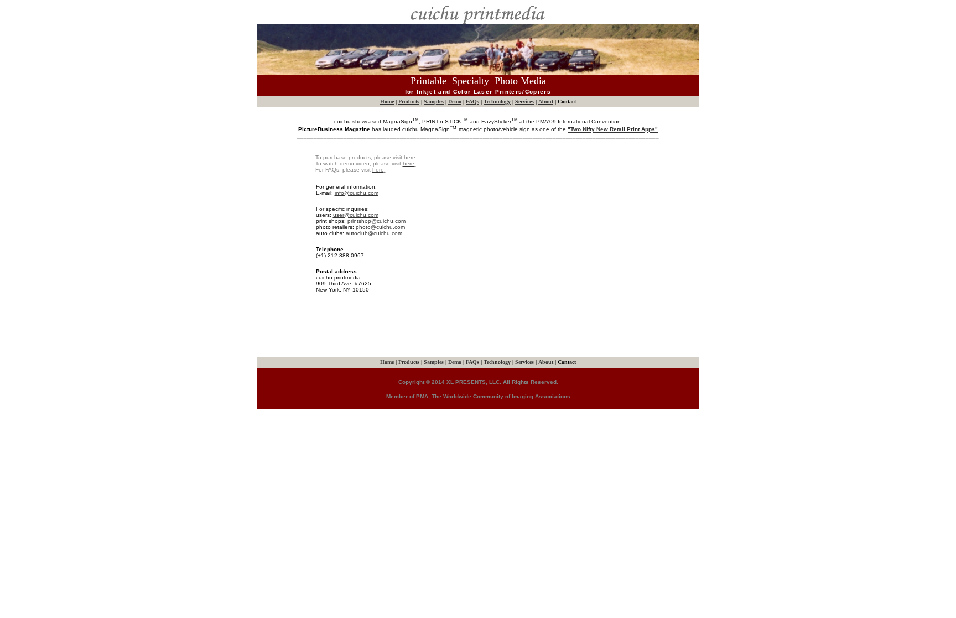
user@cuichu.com (355, 215)
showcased (366, 121)
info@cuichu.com (356, 193)
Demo (454, 101)
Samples (434, 101)
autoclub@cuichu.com (374, 233)
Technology (497, 101)
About (545, 101)
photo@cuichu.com (380, 227)
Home (387, 101)
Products (408, 101)
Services (524, 101)
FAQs (472, 101)
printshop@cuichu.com (376, 221)
